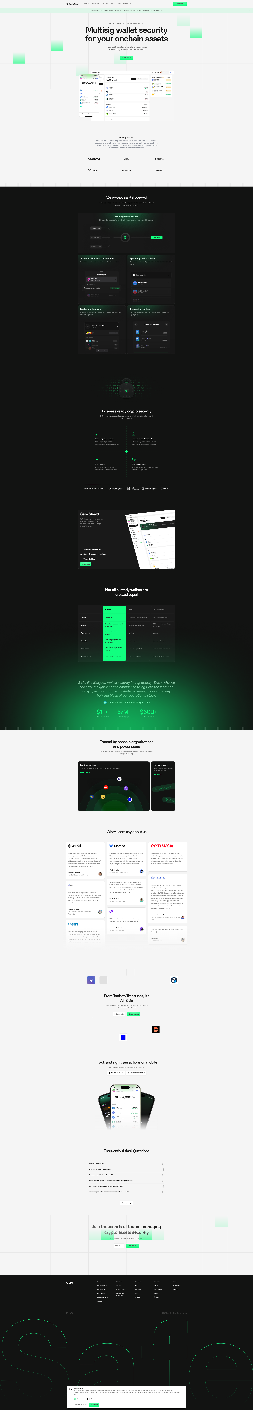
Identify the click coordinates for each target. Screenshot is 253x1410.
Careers (138, 1289)
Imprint (137, 1297)
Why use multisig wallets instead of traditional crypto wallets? (111, 1180)
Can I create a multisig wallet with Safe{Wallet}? (106, 1186)
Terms (156, 1293)
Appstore (100, 1301)
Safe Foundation (123, 4)
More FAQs (125, 1203)
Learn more (86, 564)
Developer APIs (102, 1297)
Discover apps (134, 1014)
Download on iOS (117, 1073)
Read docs (119, 1245)
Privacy (156, 1297)
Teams (118, 1285)
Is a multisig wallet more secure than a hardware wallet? (109, 1192)
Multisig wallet (102, 1285)
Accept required (80, 1404)
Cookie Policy (161, 1390)
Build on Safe (119, 1014)
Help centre (158, 1289)
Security (105, 4)
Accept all (94, 1404)
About (113, 4)
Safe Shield (101, 1293)
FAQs (156, 1285)
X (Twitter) (176, 1285)
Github (175, 1289)
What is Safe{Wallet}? (96, 1164)
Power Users (120, 1289)
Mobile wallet (101, 1289)
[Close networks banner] (249, 10)
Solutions (95, 4)
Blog (136, 1293)
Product (86, 4)
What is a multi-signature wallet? (100, 1169)
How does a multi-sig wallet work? (101, 1175)
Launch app (179, 4)
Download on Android (137, 1073)
